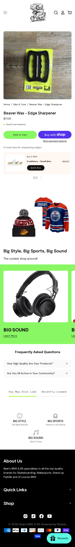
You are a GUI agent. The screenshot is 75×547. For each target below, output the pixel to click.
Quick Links (15, 489)
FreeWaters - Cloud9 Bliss (39, 161)
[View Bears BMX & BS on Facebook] (41, 516)
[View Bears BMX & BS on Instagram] (25, 516)
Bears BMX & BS (29, 524)
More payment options (55, 141)
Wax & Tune (19, 104)
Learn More (10, 335)
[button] (56, 12)
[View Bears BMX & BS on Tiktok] (33, 516)
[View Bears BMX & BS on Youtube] (49, 516)
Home (6, 104)
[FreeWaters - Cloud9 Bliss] (15, 163)
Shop (8, 503)
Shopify (61, 524)
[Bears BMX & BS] (37, 12)
